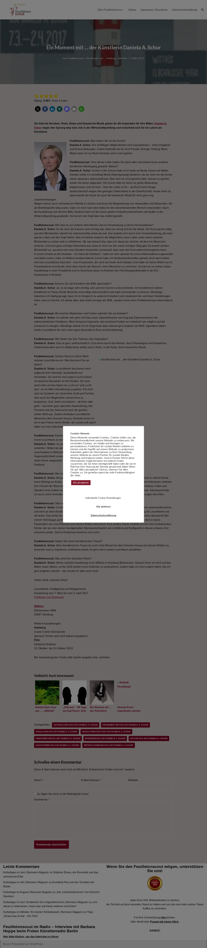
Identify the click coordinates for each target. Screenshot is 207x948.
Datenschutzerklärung (103, 515)
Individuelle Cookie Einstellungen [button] (103, 497)
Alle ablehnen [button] (103, 506)
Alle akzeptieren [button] (81, 482)
